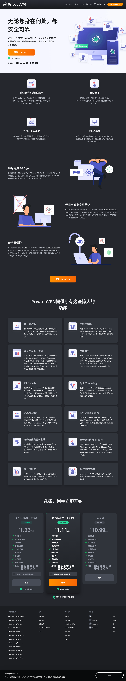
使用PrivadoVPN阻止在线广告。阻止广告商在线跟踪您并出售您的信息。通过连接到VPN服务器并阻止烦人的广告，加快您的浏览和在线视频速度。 (96, 333)
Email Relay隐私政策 (45, 628)
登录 (91, 4)
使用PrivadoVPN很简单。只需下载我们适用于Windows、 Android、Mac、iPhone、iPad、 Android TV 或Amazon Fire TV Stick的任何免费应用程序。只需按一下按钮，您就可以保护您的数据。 (96, 449)
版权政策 (41, 624)
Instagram (95, 624)
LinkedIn (95, 620)
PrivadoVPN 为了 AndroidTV (16, 635)
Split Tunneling (88, 383)
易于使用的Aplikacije (91, 439)
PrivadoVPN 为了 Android (15, 620)
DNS (25, 248)
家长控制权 (30, 469)
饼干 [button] (40, 631)
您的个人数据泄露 (52, 248)
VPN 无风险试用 (69, 628)
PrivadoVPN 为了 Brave (15, 654)
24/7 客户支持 (87, 469)
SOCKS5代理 (31, 412)
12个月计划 (26, 553)
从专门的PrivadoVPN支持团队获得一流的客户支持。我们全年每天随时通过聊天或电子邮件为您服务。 (96, 476)
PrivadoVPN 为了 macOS (15, 624)
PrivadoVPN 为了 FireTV (15, 631)
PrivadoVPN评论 (70, 624)
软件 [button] (76, 4)
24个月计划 (63, 553)
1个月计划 (100, 548)
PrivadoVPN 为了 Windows (16, 616)
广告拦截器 (86, 324)
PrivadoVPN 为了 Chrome (15, 643)
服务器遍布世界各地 (34, 439)
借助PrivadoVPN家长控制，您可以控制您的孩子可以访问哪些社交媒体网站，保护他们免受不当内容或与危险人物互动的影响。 (40, 476)
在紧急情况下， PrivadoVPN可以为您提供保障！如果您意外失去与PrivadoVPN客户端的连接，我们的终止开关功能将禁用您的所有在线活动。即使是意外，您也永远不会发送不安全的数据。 (40, 393)
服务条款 (41, 620)
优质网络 (84, 351)
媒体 (66, 639)
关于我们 (67, 616)
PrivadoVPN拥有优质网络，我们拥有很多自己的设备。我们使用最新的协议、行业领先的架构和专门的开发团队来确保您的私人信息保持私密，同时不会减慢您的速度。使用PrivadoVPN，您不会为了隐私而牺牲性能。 (96, 361)
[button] (27, 574)
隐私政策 (41, 616)
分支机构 (67, 631)
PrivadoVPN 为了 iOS (14, 628)
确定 (109, 675)
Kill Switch (30, 383)
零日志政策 (30, 324)
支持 (82, 4)
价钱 (66, 4)
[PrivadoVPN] (15, 4)
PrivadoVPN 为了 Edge (14, 647)
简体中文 (100, 4)
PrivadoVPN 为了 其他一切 (15, 658)
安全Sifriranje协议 (90, 412)
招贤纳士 (67, 635)
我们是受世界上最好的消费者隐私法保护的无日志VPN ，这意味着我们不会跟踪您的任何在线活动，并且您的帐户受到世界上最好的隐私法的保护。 (40, 333)
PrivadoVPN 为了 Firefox (15, 650)
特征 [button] (70, 4)
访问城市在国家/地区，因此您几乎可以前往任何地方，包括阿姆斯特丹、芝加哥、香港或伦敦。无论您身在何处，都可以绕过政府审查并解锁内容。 (40, 448)
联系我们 (115, 620)
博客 (87, 4)
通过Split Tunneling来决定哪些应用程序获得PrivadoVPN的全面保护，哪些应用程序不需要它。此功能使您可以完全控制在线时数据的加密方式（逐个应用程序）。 (96, 392)
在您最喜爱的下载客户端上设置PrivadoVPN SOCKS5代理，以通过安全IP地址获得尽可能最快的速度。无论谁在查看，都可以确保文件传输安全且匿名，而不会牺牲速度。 (40, 421)
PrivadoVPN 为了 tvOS (14, 639)
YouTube (95, 628)
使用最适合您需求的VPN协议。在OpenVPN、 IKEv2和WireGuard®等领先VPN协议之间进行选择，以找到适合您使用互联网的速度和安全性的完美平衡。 (96, 421)
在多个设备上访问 (33, 351)
